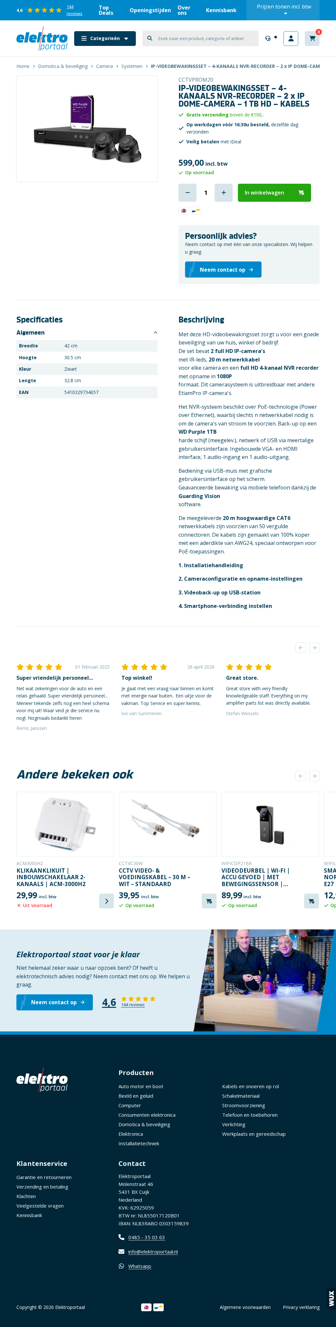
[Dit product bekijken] (65, 824)
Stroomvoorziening (243, 1105)
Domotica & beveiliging (63, 66)
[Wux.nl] (331, 1299)
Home (23, 66)
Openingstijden (150, 10)
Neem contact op (54, 1002)
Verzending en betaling (42, 1186)
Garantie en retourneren (44, 1177)
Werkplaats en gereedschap (254, 1133)
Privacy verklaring (301, 1307)
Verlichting (233, 1124)
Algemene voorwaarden (245, 1307)
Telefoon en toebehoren (250, 1114)
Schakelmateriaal (241, 1095)
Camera (104, 66)
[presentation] (300, 647)
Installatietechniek (138, 1143)
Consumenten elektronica (147, 1114)
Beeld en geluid (135, 1095)
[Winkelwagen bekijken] (312, 38)
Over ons (184, 10)
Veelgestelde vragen (40, 1205)
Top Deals (106, 10)
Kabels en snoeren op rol (250, 1086)
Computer (129, 1105)
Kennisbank (221, 10)
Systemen (131, 66)
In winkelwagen (264, 192)
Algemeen (30, 333)
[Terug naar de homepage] (42, 38)
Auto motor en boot (140, 1086)
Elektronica (130, 1133)
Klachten (26, 1196)
